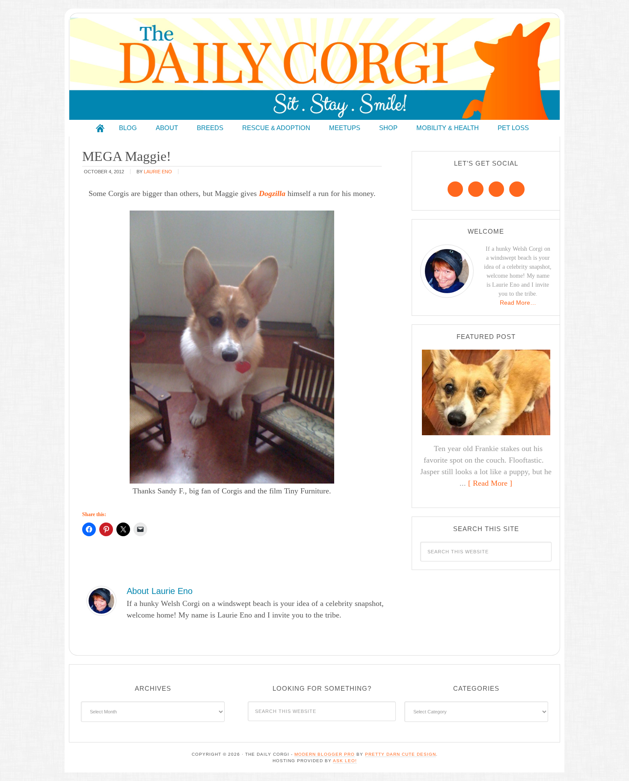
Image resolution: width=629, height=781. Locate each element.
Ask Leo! (345, 760)
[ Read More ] (490, 483)
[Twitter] (496, 189)
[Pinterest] (476, 189)
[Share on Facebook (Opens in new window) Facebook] (89, 529)
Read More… (518, 302)
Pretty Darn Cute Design (400, 754)
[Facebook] (455, 189)
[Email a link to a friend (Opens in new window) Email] (140, 529)
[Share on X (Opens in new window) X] (123, 529)
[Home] (100, 128)
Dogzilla (272, 193)
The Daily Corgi (314, 69)
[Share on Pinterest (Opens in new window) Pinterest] (106, 529)
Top (608, 760)
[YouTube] (517, 189)
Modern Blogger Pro (324, 754)
